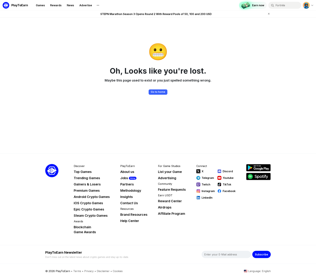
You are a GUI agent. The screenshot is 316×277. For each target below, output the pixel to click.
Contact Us (129, 203)
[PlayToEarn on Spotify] (258, 176)
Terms (77, 271)
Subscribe (261, 254)
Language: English (259, 271)
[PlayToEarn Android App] (258, 167)
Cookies (118, 271)
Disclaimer (103, 271)
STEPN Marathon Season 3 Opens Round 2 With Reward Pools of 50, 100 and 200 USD (156, 14)
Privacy (89, 271)
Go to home (158, 91)
